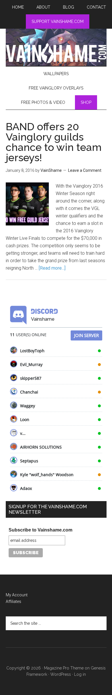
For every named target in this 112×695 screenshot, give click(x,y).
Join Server (86, 335)
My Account (17, 595)
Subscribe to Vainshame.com (40, 529)
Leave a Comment (84, 170)
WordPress (60, 674)
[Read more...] (52, 268)
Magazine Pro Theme (64, 668)
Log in (80, 674)
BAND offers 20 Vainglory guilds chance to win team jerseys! (54, 141)
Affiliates (13, 601)
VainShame (56, 53)
